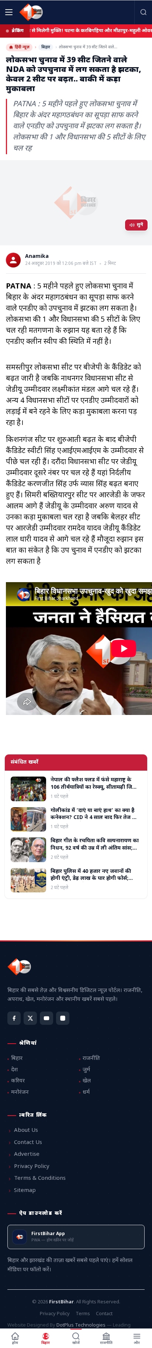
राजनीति (91, 1058)
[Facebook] (14, 1018)
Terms (83, 1314)
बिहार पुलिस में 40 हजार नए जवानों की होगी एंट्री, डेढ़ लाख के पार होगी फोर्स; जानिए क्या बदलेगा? (91, 878)
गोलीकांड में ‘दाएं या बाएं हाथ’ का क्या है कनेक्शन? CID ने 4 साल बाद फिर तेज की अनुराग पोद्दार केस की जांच (94, 818)
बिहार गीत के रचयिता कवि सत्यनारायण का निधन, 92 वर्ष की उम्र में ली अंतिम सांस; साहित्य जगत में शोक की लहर (95, 848)
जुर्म (86, 1070)
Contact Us (28, 1142)
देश (14, 1070)
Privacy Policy (31, 1166)
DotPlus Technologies (81, 1325)
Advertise (26, 1154)
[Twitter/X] (30, 1018)
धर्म (86, 1092)
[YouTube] (46, 1018)
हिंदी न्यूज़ (22, 47)
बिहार (45, 47)
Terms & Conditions (40, 1178)
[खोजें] (143, 12)
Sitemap (25, 1190)
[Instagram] (62, 1018)
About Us (26, 1130)
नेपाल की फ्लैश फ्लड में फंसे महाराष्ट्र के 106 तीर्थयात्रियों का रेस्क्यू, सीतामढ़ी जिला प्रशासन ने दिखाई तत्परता (94, 787)
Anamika (37, 256)
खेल (87, 1081)
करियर (18, 1081)
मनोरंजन (20, 1092)
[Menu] (9, 12)
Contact (104, 1314)
